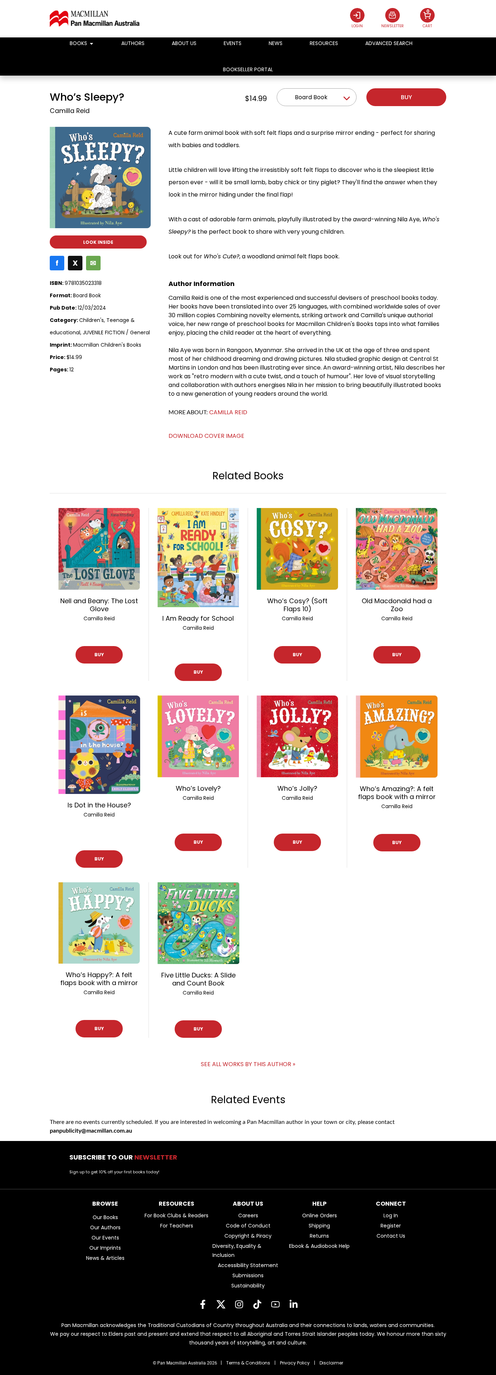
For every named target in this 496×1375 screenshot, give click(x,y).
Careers (248, 1215)
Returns (319, 1235)
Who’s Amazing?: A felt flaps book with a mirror (397, 792)
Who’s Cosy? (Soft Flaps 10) (297, 604)
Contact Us (391, 1235)
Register (391, 1225)
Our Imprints (105, 1247)
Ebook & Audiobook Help (319, 1246)
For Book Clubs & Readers (176, 1215)
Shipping (319, 1225)
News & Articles (105, 1258)
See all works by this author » (248, 1064)
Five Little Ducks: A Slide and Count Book (198, 979)
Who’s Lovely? (198, 788)
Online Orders (319, 1215)
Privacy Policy (295, 1363)
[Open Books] (91, 43)
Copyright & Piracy (248, 1235)
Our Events (105, 1237)
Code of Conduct (248, 1225)
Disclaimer (331, 1363)
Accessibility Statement (248, 1265)
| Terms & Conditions (245, 1363)
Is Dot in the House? (99, 805)
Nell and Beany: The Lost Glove (99, 604)
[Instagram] (239, 1304)
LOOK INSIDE (98, 242)
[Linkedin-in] (293, 1304)
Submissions (248, 1275)
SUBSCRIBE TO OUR (125, 1157)
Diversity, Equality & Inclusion (236, 1250)
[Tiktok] (257, 1304)
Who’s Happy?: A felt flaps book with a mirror (99, 978)
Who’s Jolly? (297, 788)
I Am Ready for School (198, 618)
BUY (99, 655)
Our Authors (105, 1227)
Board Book (311, 97)
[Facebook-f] (203, 1304)
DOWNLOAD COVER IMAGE (206, 436)
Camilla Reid (70, 110)
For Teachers (176, 1225)
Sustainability (248, 1285)
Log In (390, 1215)
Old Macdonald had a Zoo (397, 604)
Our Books (105, 1217)
